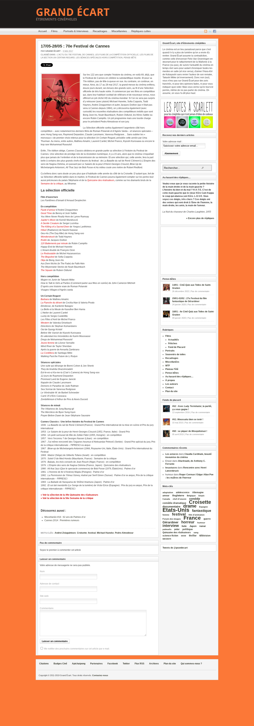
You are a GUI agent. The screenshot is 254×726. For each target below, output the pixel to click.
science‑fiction (170, 535)
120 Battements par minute (54, 243)
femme (166, 515)
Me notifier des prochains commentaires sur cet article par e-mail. (77, 648)
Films (53, 32)
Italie (184, 526)
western (167, 539)
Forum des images (172, 519)
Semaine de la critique (52, 183)
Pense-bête (130, 57)
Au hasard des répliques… (179, 376)
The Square (47, 270)
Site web (44, 596)
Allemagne (198, 492)
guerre (207, 519)
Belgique (191, 495)
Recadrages (100, 31)
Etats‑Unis (176, 510)
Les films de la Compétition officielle (117, 54)
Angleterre (178, 495)
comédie (194, 498)
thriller (193, 535)
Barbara (45, 299)
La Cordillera (47, 353)
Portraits (170, 350)
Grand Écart (73, 12)
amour (166, 495)
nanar (202, 526)
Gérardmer (171, 522)
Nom (42, 571)
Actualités (173, 339)
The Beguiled (47, 257)
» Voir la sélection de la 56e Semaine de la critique (67, 498)
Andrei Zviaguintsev (65, 533)
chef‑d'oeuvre (179, 499)
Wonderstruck (48, 236)
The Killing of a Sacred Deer (55, 226)
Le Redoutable (48, 253)
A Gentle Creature (50, 223)
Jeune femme (47, 343)
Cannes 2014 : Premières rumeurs (61, 520)
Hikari (44, 230)
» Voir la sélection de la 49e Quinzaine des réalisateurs (69, 495)
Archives (154, 663)
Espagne (203, 507)
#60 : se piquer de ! (189, 431)
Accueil (42, 31)
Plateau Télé (171, 369)
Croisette (82, 533)
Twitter (210, 31)
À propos (170, 380)
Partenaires (96, 663)
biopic (201, 495)
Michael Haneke (105, 533)
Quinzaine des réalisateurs (100, 180)
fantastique (201, 511)
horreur (187, 522)
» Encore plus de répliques (200, 218)
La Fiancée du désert (51, 302)
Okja (43, 260)
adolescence (182, 492)
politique (187, 529)
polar (177, 529)
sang (196, 532)
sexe (183, 535)
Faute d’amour (48, 210)
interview (171, 526)
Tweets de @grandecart (175, 547)
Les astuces (171, 454)
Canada (166, 499)
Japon (193, 526)
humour (201, 522)
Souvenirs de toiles (175, 354)
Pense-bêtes (172, 373)
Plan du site (171, 391)
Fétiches (172, 343)
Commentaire (47, 608)
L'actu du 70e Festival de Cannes (75, 54)
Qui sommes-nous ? (191, 663)
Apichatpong (78, 663)
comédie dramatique (174, 503)
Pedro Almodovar (124, 533)
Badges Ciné (60, 663)
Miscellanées (119, 31)
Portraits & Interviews (75, 31)
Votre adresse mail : (172, 141)
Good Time (46, 213)
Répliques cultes (141, 31)
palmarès (167, 529)
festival (92, 533)
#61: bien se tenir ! (187, 419)
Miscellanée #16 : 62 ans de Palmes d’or (65, 517)
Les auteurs (171, 384)
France (192, 518)
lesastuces (171, 467)
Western (45, 322)
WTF (167, 365)
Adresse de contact (49, 583)
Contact (169, 387)
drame (189, 505)
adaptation (168, 492)
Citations (44, 663)
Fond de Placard (176, 347)
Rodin (44, 240)
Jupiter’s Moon (48, 220)
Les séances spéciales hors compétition (99, 57)
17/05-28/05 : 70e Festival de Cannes (75, 46)
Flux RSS (205, 31)
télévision (204, 535)
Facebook (214, 31)
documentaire (171, 506)
